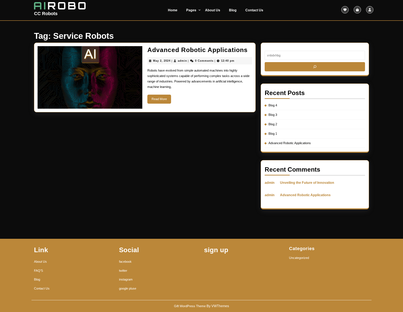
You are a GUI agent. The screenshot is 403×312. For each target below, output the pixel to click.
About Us (212, 10)
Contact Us (254, 10)
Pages (191, 10)
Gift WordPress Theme (190, 306)
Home (172, 10)
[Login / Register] (369, 9)
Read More (161, 100)
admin (182, 60)
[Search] (315, 66)
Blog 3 (272, 114)
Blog (233, 10)
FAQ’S (38, 270)
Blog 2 (272, 124)
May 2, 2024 (161, 60)
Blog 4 (272, 105)
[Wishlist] (345, 9)
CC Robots (46, 13)
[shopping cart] (357, 9)
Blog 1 (272, 133)
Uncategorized (299, 258)
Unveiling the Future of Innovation (307, 182)
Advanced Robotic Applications (197, 49)
